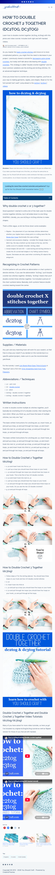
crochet (13, 857)
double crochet (15, 387)
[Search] (49, 7)
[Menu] (51, 7)
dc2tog (37, 83)
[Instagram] (22, 1)
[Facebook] (28, 1)
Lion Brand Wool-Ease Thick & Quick (32, 366)
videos (5, 86)
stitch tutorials (22, 857)
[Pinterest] (26, 1)
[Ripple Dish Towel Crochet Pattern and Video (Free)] (10, 838)
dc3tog (44, 83)
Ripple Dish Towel (12, 237)
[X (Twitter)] (30, 1)
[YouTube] (24, 1)
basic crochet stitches (25, 52)
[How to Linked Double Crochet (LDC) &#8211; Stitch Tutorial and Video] (44, 838)
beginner (6, 857)
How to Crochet (25, 47)
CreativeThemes (9, 872)
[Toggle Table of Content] (49, 197)
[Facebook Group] (32, 1)
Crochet (5, 47)
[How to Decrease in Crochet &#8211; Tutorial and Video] (27, 838)
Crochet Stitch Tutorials (13, 47)
